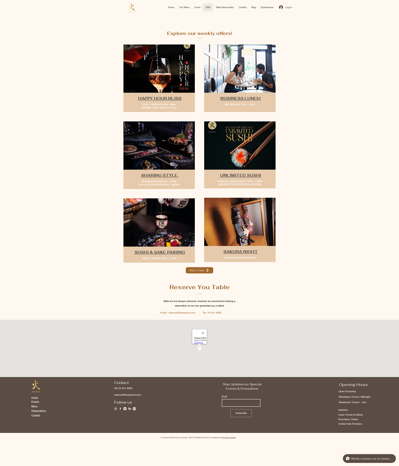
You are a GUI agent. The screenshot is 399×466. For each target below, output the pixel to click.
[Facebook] (120, 408)
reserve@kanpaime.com (127, 394)
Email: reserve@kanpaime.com (177, 312)
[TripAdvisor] (134, 408)
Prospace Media (229, 438)
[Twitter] (125, 408)
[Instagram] (115, 408)
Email (224, 396)
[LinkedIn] (129, 408)
